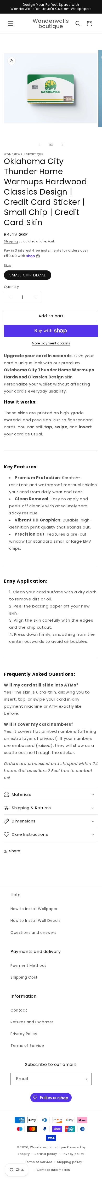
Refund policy (46, 1154)
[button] (10, 23)
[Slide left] (39, 144)
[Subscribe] (85, 1079)
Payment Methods (28, 965)
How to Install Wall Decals (35, 920)
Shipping (11, 241)
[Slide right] (62, 144)
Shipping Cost (24, 977)
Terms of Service (27, 1045)
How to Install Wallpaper (34, 908)
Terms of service (38, 1162)
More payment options (51, 343)
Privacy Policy (23, 1033)
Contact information (53, 1170)
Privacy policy (73, 1154)
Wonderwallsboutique (48, 1147)
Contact (18, 1010)
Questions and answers (33, 932)
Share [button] (14, 851)
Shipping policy (69, 1162)
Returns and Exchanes (32, 1022)
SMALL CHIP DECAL (27, 275)
